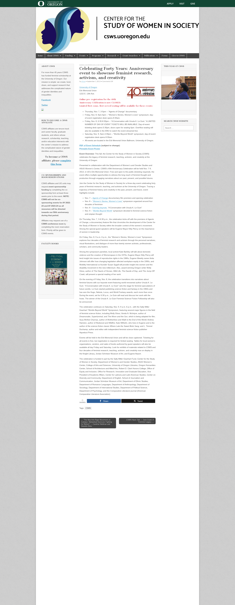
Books (81, 65)
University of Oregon (88, 87)
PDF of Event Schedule (90, 145)
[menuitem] (172, 3)
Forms (165, 56)
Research (112, 56)
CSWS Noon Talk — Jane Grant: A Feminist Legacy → (140, 421)
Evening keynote (99, 208)
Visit (182, 3)
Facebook (46, 100)
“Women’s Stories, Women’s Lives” (107, 201)
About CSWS (53, 56)
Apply (170, 3)
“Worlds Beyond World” (102, 211)
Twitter (44, 105)
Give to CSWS (178, 56)
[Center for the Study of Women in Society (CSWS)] (117, 30)
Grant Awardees (130, 56)
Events (82, 56)
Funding (69, 56)
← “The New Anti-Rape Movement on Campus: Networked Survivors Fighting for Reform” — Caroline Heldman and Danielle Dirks (96, 423)
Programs (96, 56)
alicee (83, 81)
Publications (149, 56)
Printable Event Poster (89, 149)
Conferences (90, 65)
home (40, 56)
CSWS (88, 408)
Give (192, 3)
